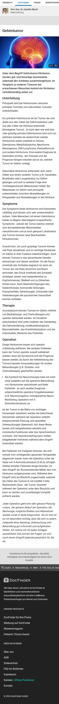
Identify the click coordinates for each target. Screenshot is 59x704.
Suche (8, 567)
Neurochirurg (21, 567)
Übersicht (8, 3)
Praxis (37, 3)
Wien (35, 567)
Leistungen (23, 3)
